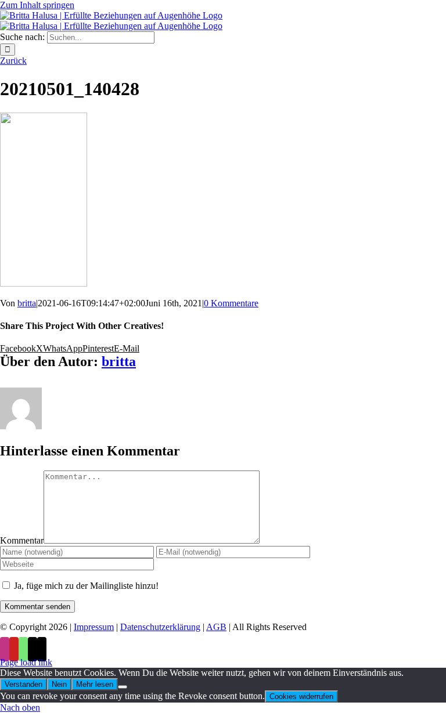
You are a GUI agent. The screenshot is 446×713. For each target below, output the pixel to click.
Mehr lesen (94, 684)
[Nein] (122, 687)
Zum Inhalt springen (37, 5)
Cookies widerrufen (301, 696)
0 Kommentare (231, 303)
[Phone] (41, 649)
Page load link (26, 662)
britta (26, 303)
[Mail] (32, 649)
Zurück (13, 61)
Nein (59, 684)
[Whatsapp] (23, 649)
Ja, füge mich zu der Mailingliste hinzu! (85, 586)
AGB (216, 627)
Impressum (94, 627)
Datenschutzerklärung (160, 627)
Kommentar (22, 540)
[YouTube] (14, 649)
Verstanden (23, 684)
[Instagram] (4, 649)
